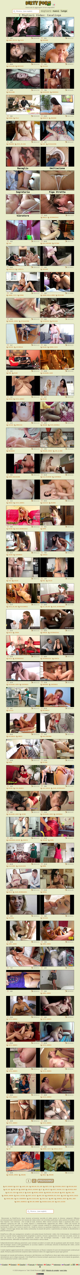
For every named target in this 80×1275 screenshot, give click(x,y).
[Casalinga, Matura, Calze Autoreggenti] (23, 525)
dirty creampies (22, 1201)
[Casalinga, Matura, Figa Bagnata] (23, 784)
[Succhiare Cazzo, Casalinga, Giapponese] (23, 680)
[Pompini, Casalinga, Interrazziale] (57, 628)
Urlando (53, 502)
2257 (43, 1270)
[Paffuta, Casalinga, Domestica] (23, 421)
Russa (10, 762)
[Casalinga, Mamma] (57, 525)
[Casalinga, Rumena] (57, 888)
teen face (45, 1198)
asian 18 (21, 1192)
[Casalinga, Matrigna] (57, 36)
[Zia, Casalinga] (23, 1145)
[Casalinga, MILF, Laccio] (57, 577)
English (5, 1265)
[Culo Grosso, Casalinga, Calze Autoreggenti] (57, 784)
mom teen (41, 1195)
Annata (20, 736)
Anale (44, 1174)
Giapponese (57, 476)
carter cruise (73, 1195)
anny (52, 1198)
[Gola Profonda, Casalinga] (57, 732)
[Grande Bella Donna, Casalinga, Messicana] (57, 291)
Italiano (40, 1265)
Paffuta (10, 347)
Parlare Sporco (13, 321)
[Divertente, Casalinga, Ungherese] (57, 88)
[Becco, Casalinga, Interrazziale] (23, 654)
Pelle (17, 118)
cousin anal (10, 1198)
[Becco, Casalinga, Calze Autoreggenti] (23, 888)
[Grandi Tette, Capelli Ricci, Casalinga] (57, 1145)
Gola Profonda (47, 243)
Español (22, 1265)
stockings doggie (60, 1186)
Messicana (11, 66)
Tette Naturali (55, 425)
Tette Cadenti (19, 399)
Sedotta (56, 658)
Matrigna (45, 40)
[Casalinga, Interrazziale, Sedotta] (57, 654)
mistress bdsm (72, 1189)
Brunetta (45, 118)
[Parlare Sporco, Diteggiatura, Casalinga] (23, 317)
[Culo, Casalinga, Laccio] (23, 577)
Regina (45, 347)
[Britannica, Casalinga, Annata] (23, 732)
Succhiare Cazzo (48, 373)
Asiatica (45, 502)
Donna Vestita (12, 40)
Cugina (10, 554)
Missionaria (24, 606)
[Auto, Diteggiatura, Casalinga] (57, 140)
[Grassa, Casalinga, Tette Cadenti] (23, 395)
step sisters (61, 1201)
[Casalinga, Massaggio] (23, 447)
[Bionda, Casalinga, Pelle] (23, 114)
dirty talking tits (58, 1189)
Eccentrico (46, 321)
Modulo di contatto (52, 1270)
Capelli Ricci (58, 1148)
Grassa (10, 399)
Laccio (16, 580)
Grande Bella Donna (49, 295)
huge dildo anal (34, 1198)
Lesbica (45, 554)
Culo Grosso (46, 788)
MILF (44, 580)
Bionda (10, 118)
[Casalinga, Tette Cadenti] (23, 1015)
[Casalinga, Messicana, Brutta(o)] (23, 62)
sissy (17, 1186)
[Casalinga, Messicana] (23, 88)
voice (63, 1192)
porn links (63, 1270)
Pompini (45, 632)
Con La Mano (58, 451)
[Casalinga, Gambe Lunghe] (23, 940)
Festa (22, 40)
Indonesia (57, 1265)
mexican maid (73, 1186)
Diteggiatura (52, 144)
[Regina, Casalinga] (57, 395)
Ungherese (55, 92)
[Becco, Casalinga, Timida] (23, 628)
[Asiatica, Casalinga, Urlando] (57, 499)
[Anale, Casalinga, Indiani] (57, 1171)
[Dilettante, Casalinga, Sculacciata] (23, 862)
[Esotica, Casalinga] (23, 706)
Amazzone (53, 118)
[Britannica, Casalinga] (57, 706)
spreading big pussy (53, 1195)
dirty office (32, 1195)
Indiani (45, 425)
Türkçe (48, 1265)
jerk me (47, 1189)
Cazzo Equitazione (14, 476)
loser (64, 1195)
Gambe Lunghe (12, 944)
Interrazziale (54, 217)
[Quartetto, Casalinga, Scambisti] (23, 265)
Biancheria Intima (14, 840)
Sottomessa (19, 347)
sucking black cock (48, 1201)
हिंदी (74, 1265)
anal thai (71, 1192)
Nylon (15, 373)
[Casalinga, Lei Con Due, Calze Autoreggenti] (57, 602)
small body (72, 1198)
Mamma (44, 528)
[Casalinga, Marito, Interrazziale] (57, 213)
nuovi (56, 11)
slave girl (25, 1186)
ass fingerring (21, 1198)
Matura (10, 528)
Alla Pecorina (47, 476)
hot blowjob (9, 1186)
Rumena (45, 892)
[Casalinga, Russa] (23, 758)
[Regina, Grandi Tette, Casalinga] (57, 343)
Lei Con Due (46, 606)
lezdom (23, 1189)
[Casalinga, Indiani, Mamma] (57, 836)
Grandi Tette (12, 295)
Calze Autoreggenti (21, 528)
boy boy (7, 1189)
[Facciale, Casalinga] (57, 62)
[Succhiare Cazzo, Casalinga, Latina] (23, 810)
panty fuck (48, 1186)
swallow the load (36, 1186)
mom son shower (34, 1201)
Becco (10, 632)
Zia (9, 1148)
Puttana (56, 243)
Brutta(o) (20, 66)
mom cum (15, 1189)
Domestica (19, 425)
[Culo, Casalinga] (23, 239)
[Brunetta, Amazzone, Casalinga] (57, 114)
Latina (24, 814)
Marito (45, 217)
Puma (9, 373)
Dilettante (11, 866)
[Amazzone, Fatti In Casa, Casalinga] (23, 140)
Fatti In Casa (21, 144)
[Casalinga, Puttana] (57, 758)
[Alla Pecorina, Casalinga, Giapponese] (57, 473)
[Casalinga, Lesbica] (57, 551)
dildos (29, 1192)
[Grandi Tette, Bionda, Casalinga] (23, 291)
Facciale (45, 66)
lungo (64, 11)
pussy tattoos (20, 1195)
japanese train (61, 1198)
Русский (67, 1265)
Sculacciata (22, 866)
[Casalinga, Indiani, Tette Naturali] (57, 421)
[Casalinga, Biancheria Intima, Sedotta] (23, 836)
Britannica (46, 710)
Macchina (55, 321)
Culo (9, 243)
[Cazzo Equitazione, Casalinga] (23, 473)
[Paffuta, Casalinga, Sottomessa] (23, 343)
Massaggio (11, 451)
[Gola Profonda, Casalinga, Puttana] (57, 239)
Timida (17, 632)
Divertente (46, 92)
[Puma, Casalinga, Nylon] (23, 369)
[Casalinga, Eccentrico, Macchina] (57, 317)
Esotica (10, 710)
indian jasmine (8, 1195)
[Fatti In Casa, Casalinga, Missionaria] (23, 602)
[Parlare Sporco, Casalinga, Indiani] (23, 1171)
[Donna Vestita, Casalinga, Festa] (23, 36)
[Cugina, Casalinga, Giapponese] (23, 551)
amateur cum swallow (52, 1192)
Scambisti (20, 269)
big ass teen (12, 1192)
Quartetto (11, 269)
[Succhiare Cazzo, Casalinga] (57, 369)
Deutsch (13, 1265)
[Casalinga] (23, 966)
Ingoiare (45, 269)
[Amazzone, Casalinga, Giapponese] (57, 680)
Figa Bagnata (19, 788)
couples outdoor (33, 1189)
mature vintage (38, 1192)
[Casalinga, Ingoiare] (57, 265)
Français (31, 1265)
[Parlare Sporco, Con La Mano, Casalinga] (57, 447)
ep (41, 1189)
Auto (44, 144)
